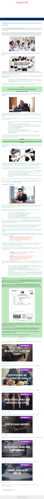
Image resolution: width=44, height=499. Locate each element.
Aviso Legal (18, 497)
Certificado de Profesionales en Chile (8, 490)
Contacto (24, 496)
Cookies (26, 497)
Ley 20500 (13, 261)
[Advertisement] (22, 11)
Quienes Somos (20, 496)
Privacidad (22, 497)
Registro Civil (11, 81)
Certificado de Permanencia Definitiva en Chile (9, 489)
